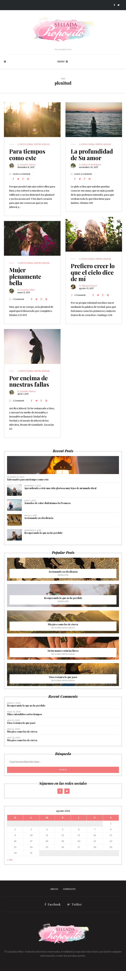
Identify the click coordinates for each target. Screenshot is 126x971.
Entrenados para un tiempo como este (28, 479)
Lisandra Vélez (27, 290)
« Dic (10, 859)
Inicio (54, 889)
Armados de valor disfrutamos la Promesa (47, 503)
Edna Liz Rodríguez (91, 164)
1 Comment (79, 295)
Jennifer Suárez (28, 164)
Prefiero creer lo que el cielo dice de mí (93, 272)
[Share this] (13, 178)
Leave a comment (21, 174)
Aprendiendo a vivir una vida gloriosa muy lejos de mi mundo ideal (60, 488)
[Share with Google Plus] (23, 178)
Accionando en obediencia (38, 518)
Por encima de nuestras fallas (29, 381)
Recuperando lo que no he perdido (43, 532)
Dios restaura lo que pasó (63, 677)
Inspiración (63, 575)
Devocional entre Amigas (35, 144)
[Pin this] (28, 178)
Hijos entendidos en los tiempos (24, 714)
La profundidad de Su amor (92, 154)
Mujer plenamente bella (25, 276)
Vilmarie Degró (89, 285)
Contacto (69, 889)
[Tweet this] (18, 178)
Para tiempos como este (27, 154)
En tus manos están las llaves (63, 650)
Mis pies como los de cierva (63, 624)
